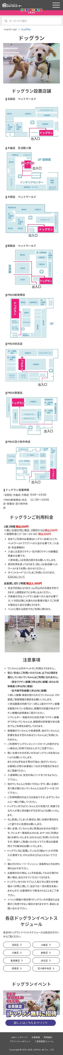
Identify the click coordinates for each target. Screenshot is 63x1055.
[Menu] (56, 5)
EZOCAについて (16, 576)
